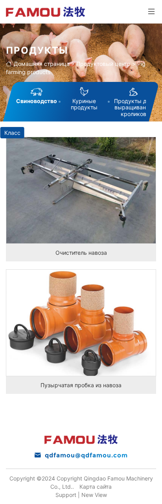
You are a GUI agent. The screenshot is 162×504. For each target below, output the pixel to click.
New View (94, 494)
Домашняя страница (42, 63)
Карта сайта (95, 486)
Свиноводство (36, 101)
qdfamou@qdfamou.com (86, 455)
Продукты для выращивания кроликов (133, 108)
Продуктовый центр (103, 63)
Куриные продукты (84, 104)
